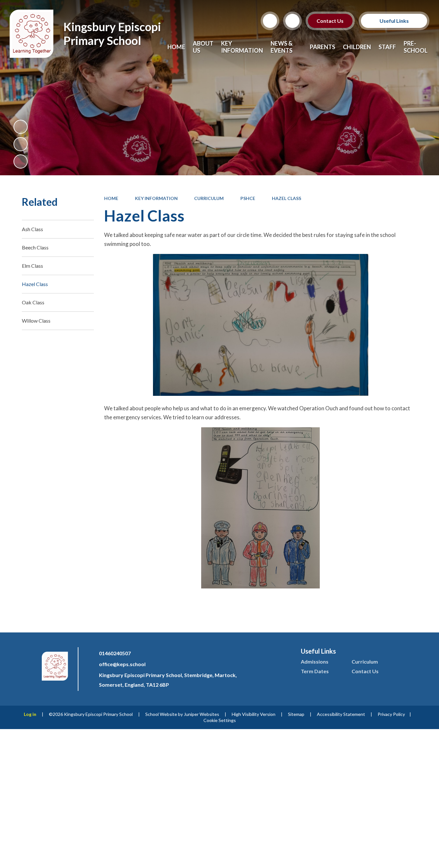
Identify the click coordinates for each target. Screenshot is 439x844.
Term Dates (315, 671)
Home (111, 198)
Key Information (156, 198)
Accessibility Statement (341, 714)
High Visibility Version (253, 714)
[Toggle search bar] (270, 21)
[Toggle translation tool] (292, 21)
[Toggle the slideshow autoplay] (20, 127)
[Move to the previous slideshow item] (20, 144)
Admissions (314, 661)
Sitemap (296, 714)
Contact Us (330, 21)
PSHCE (247, 198)
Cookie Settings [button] (219, 720)
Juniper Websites (201, 714)
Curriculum (209, 198)
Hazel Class (286, 198)
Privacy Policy (391, 714)
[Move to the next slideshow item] (20, 161)
